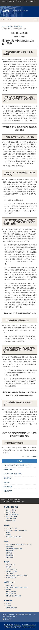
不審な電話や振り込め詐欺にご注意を (16, 575)
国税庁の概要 (10, 585)
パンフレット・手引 (11, 528)
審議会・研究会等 (11, 593)
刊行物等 (7, 525)
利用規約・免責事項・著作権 (13, 627)
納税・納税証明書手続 (12, 514)
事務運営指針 (8, 478)
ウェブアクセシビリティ (29, 625)
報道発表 (8, 567)
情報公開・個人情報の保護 (13, 596)
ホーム (4, 26)
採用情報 (8, 589)
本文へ (4, 1)
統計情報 (8, 534)
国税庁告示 (7, 482)
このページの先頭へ (31, 456)
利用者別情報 (8, 600)
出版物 (8, 532)
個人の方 (8, 603)
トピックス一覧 (10, 565)
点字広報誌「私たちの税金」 (14, 537)
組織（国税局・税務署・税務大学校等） (17, 587)
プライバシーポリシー (28, 627)
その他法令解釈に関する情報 (13, 474)
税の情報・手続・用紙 (11, 507)
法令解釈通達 (18, 26)
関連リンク (17, 625)
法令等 (10, 26)
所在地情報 (8, 619)
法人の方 (8, 605)
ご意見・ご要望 (8, 625)
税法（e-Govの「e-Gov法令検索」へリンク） (18, 465)
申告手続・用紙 (10, 512)
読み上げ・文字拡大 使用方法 (25, 1)
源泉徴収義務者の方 (11, 607)
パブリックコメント (11, 569)
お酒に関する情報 (11, 518)
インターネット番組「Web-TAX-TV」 (16, 530)
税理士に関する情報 (11, 516)
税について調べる (11, 510)
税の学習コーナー (11, 520)
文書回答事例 (8, 487)
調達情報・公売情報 (11, 571)
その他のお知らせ (11, 577)
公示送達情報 (10, 573)
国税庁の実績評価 (11, 591)
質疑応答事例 (8, 491)
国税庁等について (9, 582)
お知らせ (7, 562)
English (11, 1)
